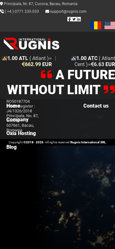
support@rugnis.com (68, 11)
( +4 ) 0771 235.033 (21, 11)
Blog (11, 147)
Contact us (96, 106)
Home (13, 106)
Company (17, 120)
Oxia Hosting (21, 133)
